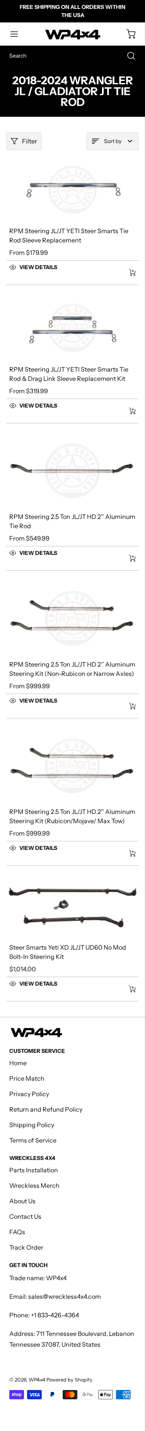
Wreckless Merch (34, 1185)
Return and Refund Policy (45, 1109)
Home (18, 1063)
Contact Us (25, 1216)
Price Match (26, 1078)
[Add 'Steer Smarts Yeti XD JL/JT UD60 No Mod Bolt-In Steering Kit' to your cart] (127, 989)
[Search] (127, 56)
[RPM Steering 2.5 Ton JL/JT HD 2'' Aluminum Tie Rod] (72, 471)
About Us (22, 1201)
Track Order (26, 1247)
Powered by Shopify (69, 1380)
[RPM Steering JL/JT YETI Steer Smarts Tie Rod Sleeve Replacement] (72, 189)
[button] (17, 34)
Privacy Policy (29, 1094)
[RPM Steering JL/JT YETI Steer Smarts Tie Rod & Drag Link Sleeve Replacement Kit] (72, 327)
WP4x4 (37, 1380)
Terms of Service (32, 1140)
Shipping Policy (31, 1125)
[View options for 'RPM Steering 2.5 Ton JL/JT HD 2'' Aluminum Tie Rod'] (132, 558)
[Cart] (127, 34)
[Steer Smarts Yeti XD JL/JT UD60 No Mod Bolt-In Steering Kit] (72, 907)
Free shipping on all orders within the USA (72, 11)
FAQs (17, 1232)
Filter (29, 141)
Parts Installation (33, 1170)
